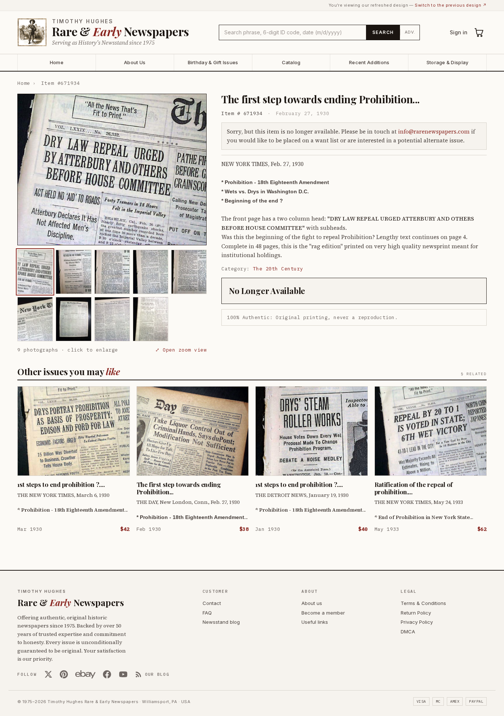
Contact (212, 603)
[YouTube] (123, 674)
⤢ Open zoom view (181, 350)
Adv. (410, 32)
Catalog (291, 62)
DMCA (408, 631)
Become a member (323, 613)
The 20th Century (278, 269)
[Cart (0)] (479, 32)
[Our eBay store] (85, 674)
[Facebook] (107, 674)
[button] (112, 169)
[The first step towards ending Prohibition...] (35, 272)
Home (56, 62)
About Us (134, 62)
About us (311, 603)
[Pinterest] (64, 674)
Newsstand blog (221, 622)
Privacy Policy (417, 622)
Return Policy (416, 613)
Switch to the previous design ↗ (451, 5)
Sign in (458, 32)
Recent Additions (369, 62)
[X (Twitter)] (48, 674)
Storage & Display (447, 62)
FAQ (207, 613)
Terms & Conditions (423, 603)
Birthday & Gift (213, 62)
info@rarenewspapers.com (434, 131)
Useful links (314, 622)
